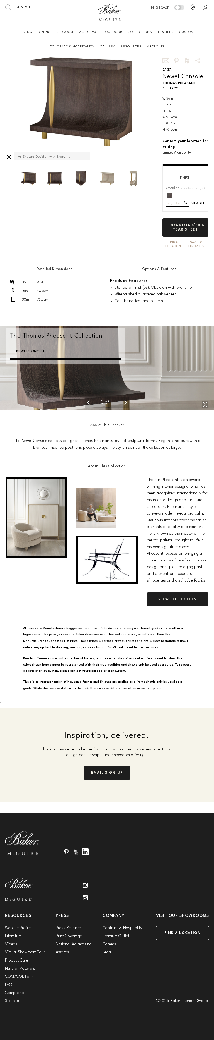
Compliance (15, 993)
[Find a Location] (192, 7)
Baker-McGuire (109, 12)
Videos (11, 944)
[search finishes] (186, 202)
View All (198, 203)
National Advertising (74, 944)
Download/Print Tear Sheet (188, 227)
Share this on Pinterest (176, 60)
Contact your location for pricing (185, 144)
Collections (140, 32)
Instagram (85, 885)
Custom (186, 32)
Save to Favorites (196, 244)
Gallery (107, 46)
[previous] (88, 402)
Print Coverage (69, 936)
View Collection (177, 599)
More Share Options (197, 60)
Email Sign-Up (107, 772)
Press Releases (69, 928)
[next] (125, 402)
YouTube (75, 851)
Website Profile (18, 928)
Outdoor (113, 32)
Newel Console (30, 351)
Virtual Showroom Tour (25, 952)
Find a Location (182, 933)
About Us (155, 46)
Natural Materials (20, 969)
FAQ (8, 985)
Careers (109, 944)
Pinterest (66, 851)
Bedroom (64, 32)
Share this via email (165, 60)
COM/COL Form (19, 977)
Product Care (16, 960)
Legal (107, 952)
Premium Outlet (116, 936)
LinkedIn (85, 851)
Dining (44, 32)
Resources (131, 46)
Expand (9, 157)
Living (26, 32)
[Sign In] (205, 7)
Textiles (166, 32)
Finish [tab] (185, 178)
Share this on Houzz (187, 60)
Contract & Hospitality (72, 46)
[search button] (8, 7)
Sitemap (12, 1001)
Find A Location (173, 244)
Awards (62, 952)
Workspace (89, 32)
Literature (13, 936)
